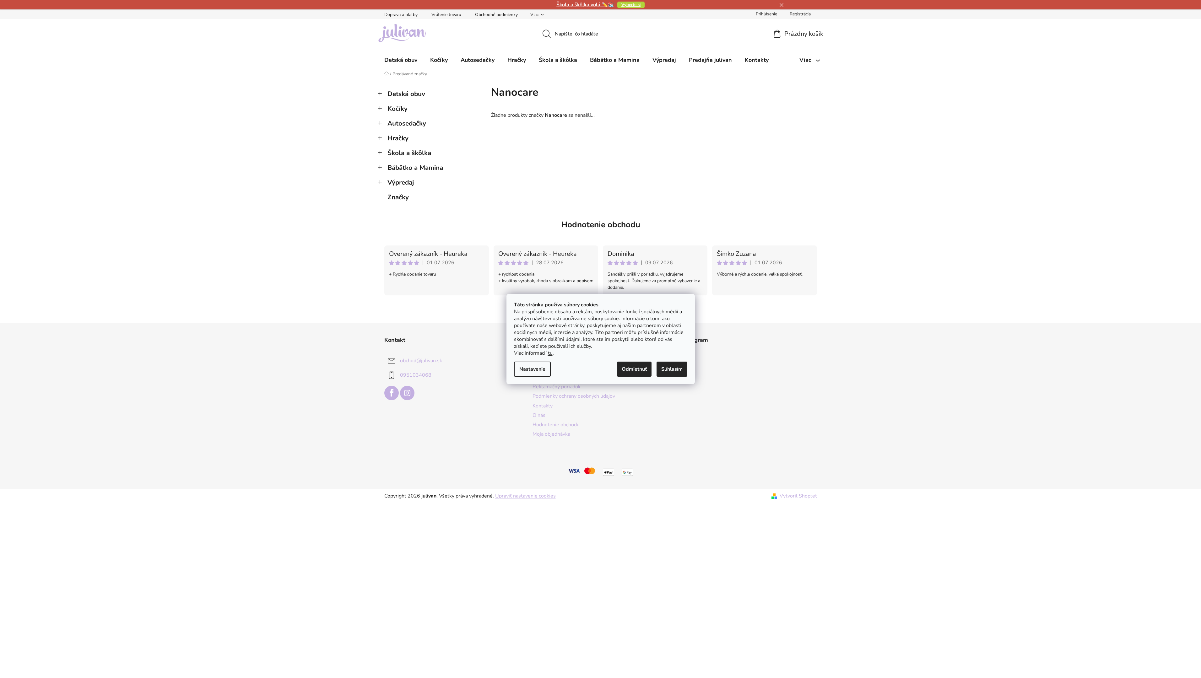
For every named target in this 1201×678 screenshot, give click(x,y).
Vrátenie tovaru (446, 15)
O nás (539, 415)
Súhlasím (672, 369)
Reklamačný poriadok (557, 386)
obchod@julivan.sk (421, 360)
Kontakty (543, 405)
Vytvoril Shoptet (798, 495)
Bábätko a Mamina (415, 167)
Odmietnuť (634, 369)
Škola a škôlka (409, 152)
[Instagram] (407, 393)
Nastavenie (532, 369)
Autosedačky (406, 123)
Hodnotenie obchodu (600, 224)
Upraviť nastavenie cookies (525, 495)
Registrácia (800, 14)
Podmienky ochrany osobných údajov (574, 396)
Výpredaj (400, 182)
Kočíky (397, 108)
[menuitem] (401, 60)
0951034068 (415, 375)
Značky (398, 197)
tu (550, 353)
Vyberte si (631, 5)
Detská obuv (406, 93)
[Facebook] (391, 393)
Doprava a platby (401, 15)
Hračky (397, 138)
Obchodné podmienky (496, 15)
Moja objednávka (551, 434)
